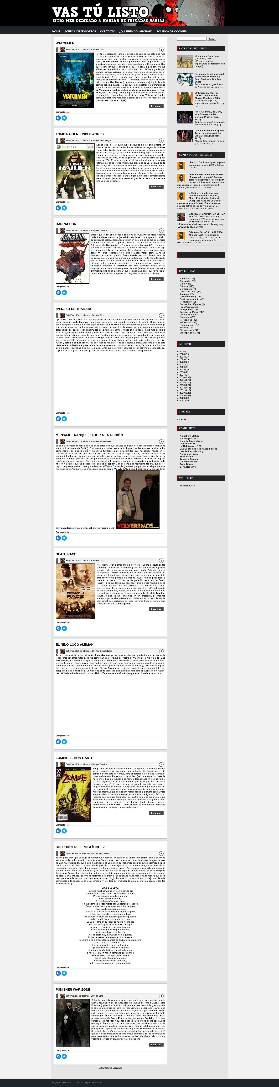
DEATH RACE (66, 554)
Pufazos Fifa (187, 322)
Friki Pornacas (188, 307)
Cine (102, 50)
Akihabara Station (190, 436)
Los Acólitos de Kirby (192, 451)
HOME (56, 31)
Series (183, 327)
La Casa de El (187, 443)
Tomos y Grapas (189, 459)
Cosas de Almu (188, 291)
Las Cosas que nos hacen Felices (198, 448)
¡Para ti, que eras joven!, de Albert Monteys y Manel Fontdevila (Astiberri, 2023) (204, 197)
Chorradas (185, 281)
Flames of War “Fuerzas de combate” (206, 175)
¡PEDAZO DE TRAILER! (73, 309)
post (159, 776)
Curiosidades (106, 651)
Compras (185, 289)
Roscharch (153, 64)
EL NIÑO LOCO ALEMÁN (74, 644)
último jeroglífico (138, 857)
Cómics (103, 230)
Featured (185, 301)
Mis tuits (181, 419)
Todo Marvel (186, 456)
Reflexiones (105, 441)
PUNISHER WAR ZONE (73, 989)
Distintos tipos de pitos (212, 162)
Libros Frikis (187, 314)
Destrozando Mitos (190, 299)
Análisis (184, 278)
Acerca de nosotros (80, 31)
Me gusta (185, 254)
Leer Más (156, 106)
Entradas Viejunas (112, 1068)
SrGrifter (70, 50)
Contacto (107, 31)
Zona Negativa (188, 466)
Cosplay (184, 294)
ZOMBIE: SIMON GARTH (74, 758)
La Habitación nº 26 (190, 446)
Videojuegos (105, 140)
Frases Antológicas (190, 304)
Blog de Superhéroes (191, 441)
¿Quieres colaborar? (136, 31)
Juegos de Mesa (189, 312)
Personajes (186, 319)
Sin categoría (187, 330)
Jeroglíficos (104, 853)
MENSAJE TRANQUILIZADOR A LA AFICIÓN (89, 435)
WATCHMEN (65, 43)
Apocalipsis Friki (189, 438)
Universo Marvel (189, 461)
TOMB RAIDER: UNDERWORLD (80, 134)
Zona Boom (186, 464)
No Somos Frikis (189, 454)
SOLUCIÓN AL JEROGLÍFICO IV (80, 847)
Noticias (184, 317)
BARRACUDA (66, 224)
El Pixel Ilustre (188, 485)
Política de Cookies (171, 31)
